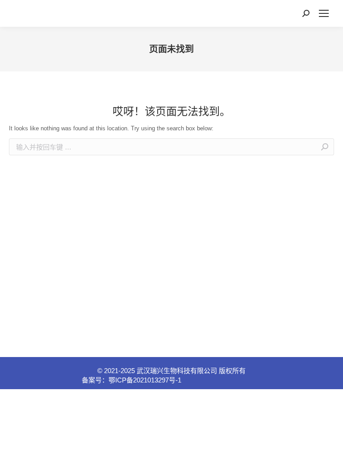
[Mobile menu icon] (323, 13)
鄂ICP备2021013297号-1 (145, 380)
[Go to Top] (330, 444)
